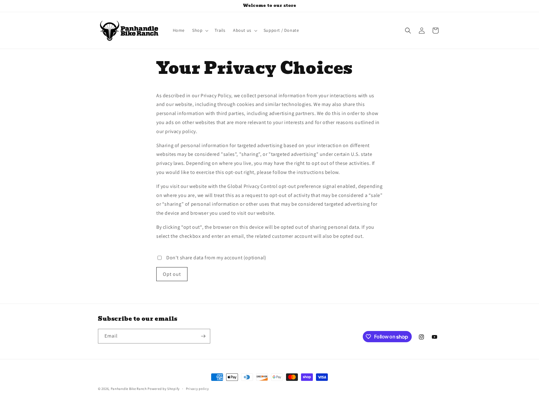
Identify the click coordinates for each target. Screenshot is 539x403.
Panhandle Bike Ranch (129, 388)
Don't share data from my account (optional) (216, 257)
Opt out (172, 274)
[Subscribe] (203, 336)
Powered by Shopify (164, 388)
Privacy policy (197, 388)
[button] (199, 30)
